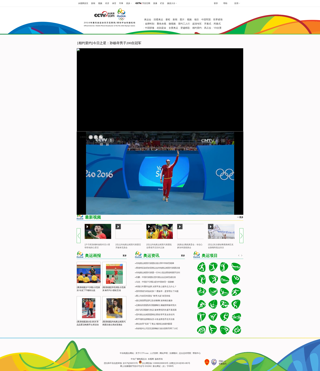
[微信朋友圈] (101, 137)
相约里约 (197, 28)
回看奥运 (158, 19)
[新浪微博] (91, 137)
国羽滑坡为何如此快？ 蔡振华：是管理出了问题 (157, 291)
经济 (107, 3)
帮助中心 (197, 353)
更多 (125, 255)
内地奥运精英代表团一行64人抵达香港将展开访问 (158, 272)
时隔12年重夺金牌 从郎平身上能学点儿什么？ (156, 286)
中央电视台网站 (127, 353)
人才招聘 (154, 353)
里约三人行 (184, 23)
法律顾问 (173, 353)
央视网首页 (83, 3)
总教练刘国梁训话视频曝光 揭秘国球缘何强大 (156, 305)
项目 (196, 19)
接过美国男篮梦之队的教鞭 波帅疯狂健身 (154, 300)
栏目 (162, 3)
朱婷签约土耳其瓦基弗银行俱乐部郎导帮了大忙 (157, 328)
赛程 (168, 19)
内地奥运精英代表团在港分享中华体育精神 (155, 263)
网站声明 (164, 353)
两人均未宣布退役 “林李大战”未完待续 (153, 296)
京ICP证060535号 (130, 363)
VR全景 (218, 28)
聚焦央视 (161, 23)
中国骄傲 (149, 28)
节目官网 (146, 3)
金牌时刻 (149, 23)
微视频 (172, 23)
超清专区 (197, 23)
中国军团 (206, 19)
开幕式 (207, 23)
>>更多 (240, 217)
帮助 (225, 3)
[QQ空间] (96, 137)
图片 (182, 19)
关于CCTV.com (142, 353)
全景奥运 (173, 28)
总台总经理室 (185, 353)
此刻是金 (161, 28)
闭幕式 (217, 23)
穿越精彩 (185, 28)
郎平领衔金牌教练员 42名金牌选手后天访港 (155, 319)
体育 (114, 3)
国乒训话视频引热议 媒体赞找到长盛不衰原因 (156, 310)
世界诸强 (217, 19)
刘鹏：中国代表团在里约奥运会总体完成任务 (156, 277)
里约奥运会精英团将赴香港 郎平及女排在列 (155, 314)
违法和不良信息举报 (113, 363)
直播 (155, 3)
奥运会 (147, 19)
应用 (236, 3)
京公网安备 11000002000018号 (155, 363)
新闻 (93, 3)
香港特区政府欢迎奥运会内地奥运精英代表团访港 (158, 268)
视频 (100, 3)
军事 (121, 3)
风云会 (207, 28)
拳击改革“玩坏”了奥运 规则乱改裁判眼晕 (154, 324)
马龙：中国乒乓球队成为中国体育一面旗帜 (155, 282)
